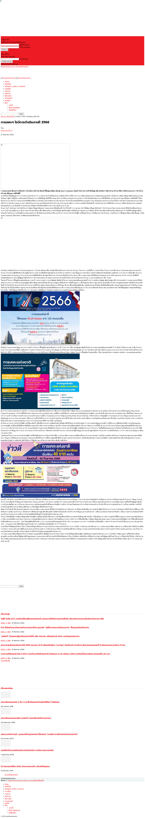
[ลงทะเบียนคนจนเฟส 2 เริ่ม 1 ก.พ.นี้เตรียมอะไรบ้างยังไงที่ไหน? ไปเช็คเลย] (6, 698)
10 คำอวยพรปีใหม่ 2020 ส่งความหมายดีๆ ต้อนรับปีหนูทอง (25, 766)
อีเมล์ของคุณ (23, 59)
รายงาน (7, 91)
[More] (18, 138)
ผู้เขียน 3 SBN (5, 623)
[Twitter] (11, 138)
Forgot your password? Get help (11, 52)
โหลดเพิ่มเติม (5, 660)
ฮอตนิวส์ (8, 84)
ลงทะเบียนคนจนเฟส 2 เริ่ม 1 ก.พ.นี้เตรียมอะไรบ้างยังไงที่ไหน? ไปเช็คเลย (30, 702)
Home (7, 81)
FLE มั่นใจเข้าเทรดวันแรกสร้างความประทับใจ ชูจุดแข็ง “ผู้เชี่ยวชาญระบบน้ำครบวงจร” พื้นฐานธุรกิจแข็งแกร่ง (45, 627)
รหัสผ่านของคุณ (24, 47)
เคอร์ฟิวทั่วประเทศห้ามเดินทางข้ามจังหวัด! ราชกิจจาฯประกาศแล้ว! (27, 750)
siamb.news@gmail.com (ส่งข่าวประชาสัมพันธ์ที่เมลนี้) (26, 780)
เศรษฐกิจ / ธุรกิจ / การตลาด (15, 86)
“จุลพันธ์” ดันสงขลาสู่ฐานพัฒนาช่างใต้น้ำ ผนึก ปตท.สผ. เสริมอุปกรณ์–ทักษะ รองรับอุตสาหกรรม (40, 636)
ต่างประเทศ (8, 98)
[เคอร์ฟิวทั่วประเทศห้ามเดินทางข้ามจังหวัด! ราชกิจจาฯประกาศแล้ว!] (6, 746)
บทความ (7, 93)
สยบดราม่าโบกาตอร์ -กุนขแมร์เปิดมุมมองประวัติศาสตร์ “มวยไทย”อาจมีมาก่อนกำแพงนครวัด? (39, 734)
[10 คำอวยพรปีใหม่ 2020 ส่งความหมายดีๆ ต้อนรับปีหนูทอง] (6, 762)
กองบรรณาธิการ (6, 130)
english (7, 100)
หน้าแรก (4, 116)
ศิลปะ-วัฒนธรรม (14, 107)
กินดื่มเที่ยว (12, 110)
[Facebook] (4, 138)
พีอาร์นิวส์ (10, 116)
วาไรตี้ (11, 105)
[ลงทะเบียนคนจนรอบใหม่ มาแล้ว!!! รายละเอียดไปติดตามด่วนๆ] (6, 714)
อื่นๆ (6, 103)
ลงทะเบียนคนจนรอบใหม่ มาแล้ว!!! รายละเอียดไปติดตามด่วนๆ (26, 718)
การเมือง (8, 88)
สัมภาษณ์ (8, 96)
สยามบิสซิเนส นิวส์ (11, 775)
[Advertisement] (37, 72)
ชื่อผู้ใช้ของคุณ (24, 45)
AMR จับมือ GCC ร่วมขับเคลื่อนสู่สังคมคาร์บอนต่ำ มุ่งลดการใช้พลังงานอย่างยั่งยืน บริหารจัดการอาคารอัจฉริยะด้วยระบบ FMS (52, 618)
